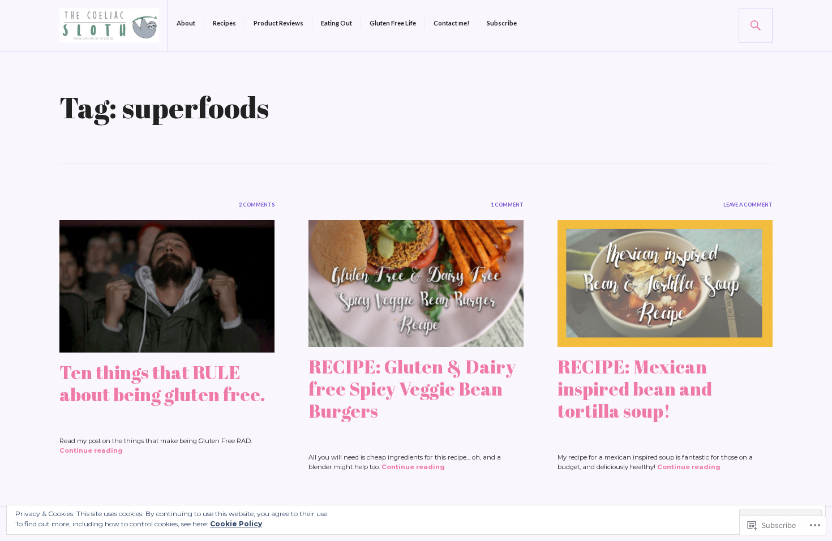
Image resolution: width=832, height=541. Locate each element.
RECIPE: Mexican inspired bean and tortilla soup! (634, 388)
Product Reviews (278, 23)
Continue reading (91, 450)
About (186, 23)
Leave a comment (748, 204)
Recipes (224, 23)
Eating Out (336, 23)
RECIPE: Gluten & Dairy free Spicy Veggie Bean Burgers (412, 388)
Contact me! (451, 23)
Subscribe (502, 23)
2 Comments (257, 204)
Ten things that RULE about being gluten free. (162, 383)
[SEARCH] (756, 25)
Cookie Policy (236, 523)
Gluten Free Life (393, 23)
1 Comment (507, 204)
